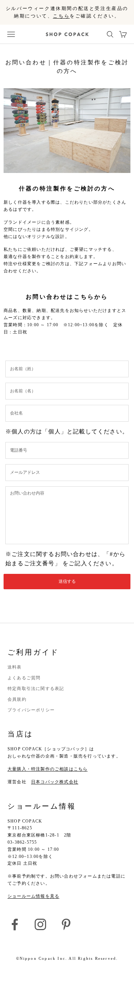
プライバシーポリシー (31, 710)
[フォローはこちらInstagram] (40, 924)
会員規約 (17, 699)
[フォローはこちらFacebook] (15, 924)
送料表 (15, 667)
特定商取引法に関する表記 (36, 688)
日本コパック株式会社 (54, 781)
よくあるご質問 (24, 677)
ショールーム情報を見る (33, 896)
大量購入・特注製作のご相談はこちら (48, 768)
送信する (67, 581)
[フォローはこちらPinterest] (66, 924)
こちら (61, 16)
